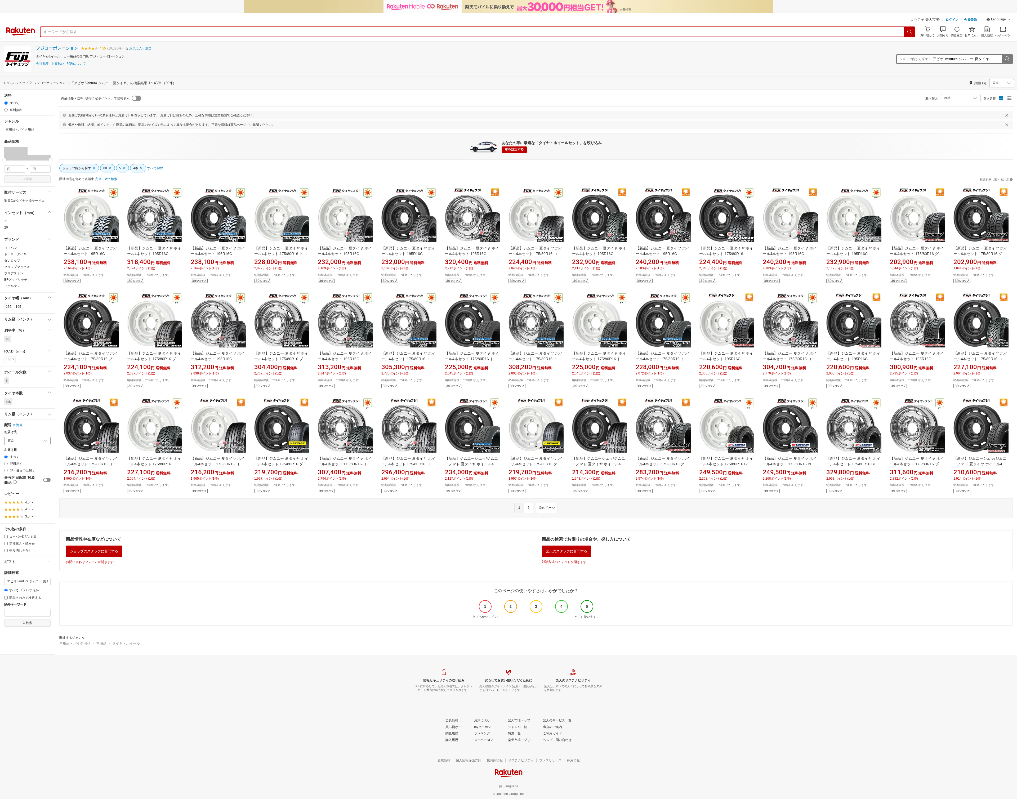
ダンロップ (12, 260)
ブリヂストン (13, 273)
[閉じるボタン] (1006, 115)
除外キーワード (15, 604)
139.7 (10, 360)
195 (18, 307)
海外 (19, 425)
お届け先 (10, 432)
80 (8, 339)
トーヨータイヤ (15, 254)
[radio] (6, 103)
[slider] (4, 160)
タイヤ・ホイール (126, 643)
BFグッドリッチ (15, 280)
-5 (5, 221)
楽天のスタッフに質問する (566, 551)
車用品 (101, 643)
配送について (76, 63)
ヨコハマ (10, 248)
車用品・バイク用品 (74, 643)
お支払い (57, 63)
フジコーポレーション (57, 48)
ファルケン (12, 286)
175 (8, 307)
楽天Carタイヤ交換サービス (24, 201)
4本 (8, 402)
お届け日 (10, 450)
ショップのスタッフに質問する (94, 551)
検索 (29, 179)
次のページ (547, 508)
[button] (998, 20)
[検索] (909, 31)
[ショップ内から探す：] (1007, 59)
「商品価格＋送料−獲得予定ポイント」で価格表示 (94, 98)
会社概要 (42, 63)
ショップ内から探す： (915, 59)
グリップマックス (17, 267)
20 (6, 227)
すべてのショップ (15, 83)
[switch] (47, 480)
